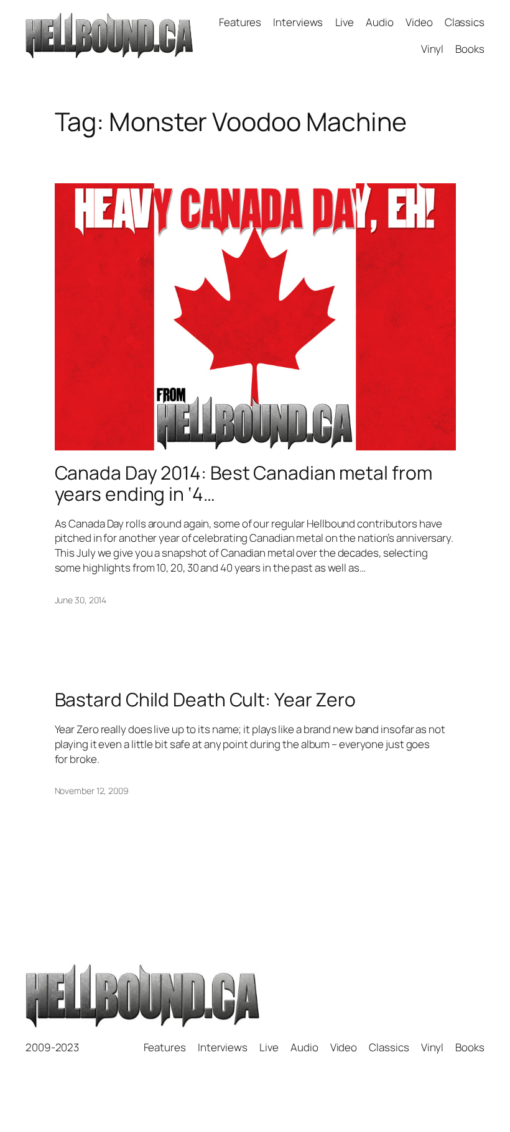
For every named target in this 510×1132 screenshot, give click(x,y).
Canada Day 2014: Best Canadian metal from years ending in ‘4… (243, 483)
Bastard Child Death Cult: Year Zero (205, 699)
